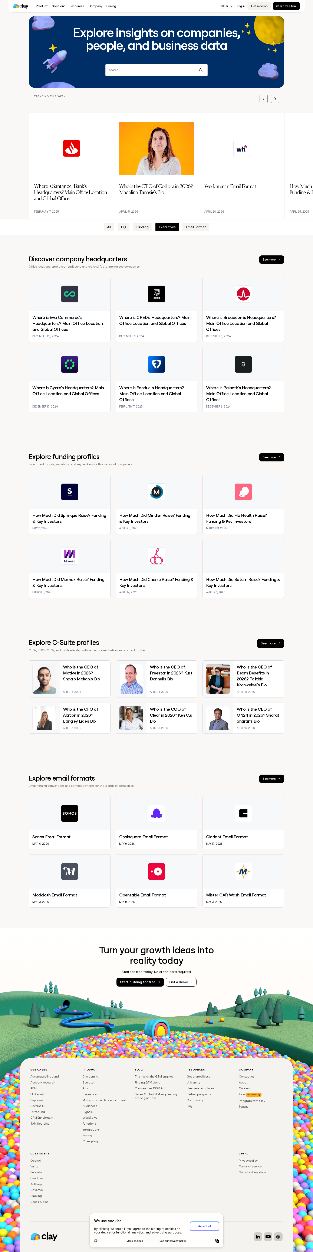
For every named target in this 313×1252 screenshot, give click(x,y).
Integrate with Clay (252, 1100)
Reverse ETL (38, 1106)
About (243, 1082)
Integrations (91, 1129)
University (193, 1082)
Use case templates (200, 1088)
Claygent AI (90, 1076)
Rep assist (37, 1100)
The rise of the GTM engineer (155, 1076)
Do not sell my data (252, 1172)
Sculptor (89, 1082)
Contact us (246, 1076)
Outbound (37, 1112)
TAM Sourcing (40, 1123)
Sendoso (36, 1178)
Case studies (39, 1201)
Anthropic (37, 1184)
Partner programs (199, 1094)
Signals (88, 1112)
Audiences (90, 1106)
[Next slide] (275, 99)
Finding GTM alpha (147, 1082)
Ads (85, 1088)
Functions (89, 1123)
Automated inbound (44, 1076)
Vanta (34, 1166)
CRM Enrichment (41, 1117)
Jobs (242, 1094)
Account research (42, 1082)
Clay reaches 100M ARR (151, 1088)
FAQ (189, 1106)
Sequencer (90, 1094)
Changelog (90, 1141)
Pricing (87, 1135)
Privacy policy (248, 1160)
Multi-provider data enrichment (104, 1100)
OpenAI (35, 1160)
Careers (244, 1088)
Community (195, 1100)
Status (243, 1106)
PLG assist (37, 1094)
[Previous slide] (264, 99)
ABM (33, 1088)
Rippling (36, 1195)
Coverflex (36, 1189)
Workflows (90, 1117)
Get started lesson (199, 1076)
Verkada (36, 1172)
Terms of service (250, 1166)
